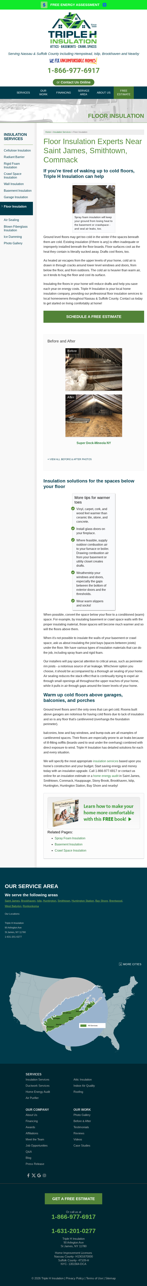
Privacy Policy (75, 1278)
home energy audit (105, 775)
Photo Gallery (13, 243)
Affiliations (32, 1133)
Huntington (49, 900)
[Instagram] (44, 1175)
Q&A (29, 1151)
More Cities (132, 964)
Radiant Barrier (14, 157)
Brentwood (115, 900)
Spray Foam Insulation (70, 838)
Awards (30, 1127)
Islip (39, 900)
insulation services (105, 761)
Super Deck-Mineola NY (94, 443)
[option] (93, 397)
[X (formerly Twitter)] (33, 1175)
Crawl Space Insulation (70, 850)
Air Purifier (32, 1097)
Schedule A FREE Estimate (93, 317)
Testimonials (81, 1127)
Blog (28, 1157)
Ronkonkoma (31, 906)
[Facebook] (28, 1175)
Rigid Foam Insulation (12, 165)
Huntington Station (83, 900)
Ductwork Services (38, 1085)
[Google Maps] (39, 1175)
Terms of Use (94, 1278)
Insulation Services (15, 136)
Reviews (79, 1133)
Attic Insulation (83, 1079)
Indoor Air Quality (84, 1085)
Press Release (35, 1163)
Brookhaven (28, 900)
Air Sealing (11, 220)
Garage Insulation (16, 197)
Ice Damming (13, 236)
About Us (31, 1114)
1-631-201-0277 (73, 1231)
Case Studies (82, 1145)
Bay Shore (101, 900)
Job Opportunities (37, 1145)
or (74, 82)
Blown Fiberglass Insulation (16, 228)
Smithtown (64, 900)
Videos (78, 1139)
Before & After (82, 1121)
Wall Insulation (14, 184)
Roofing (78, 1091)
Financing (32, 1121)
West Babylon (13, 906)
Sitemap (110, 1278)
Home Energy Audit (38, 1091)
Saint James (12, 900)
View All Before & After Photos (71, 459)
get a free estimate (73, 1199)
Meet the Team (35, 1139)
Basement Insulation (68, 844)
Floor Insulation (15, 206)
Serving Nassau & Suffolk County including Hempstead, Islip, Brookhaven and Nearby (73, 54)
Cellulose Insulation (17, 150)
